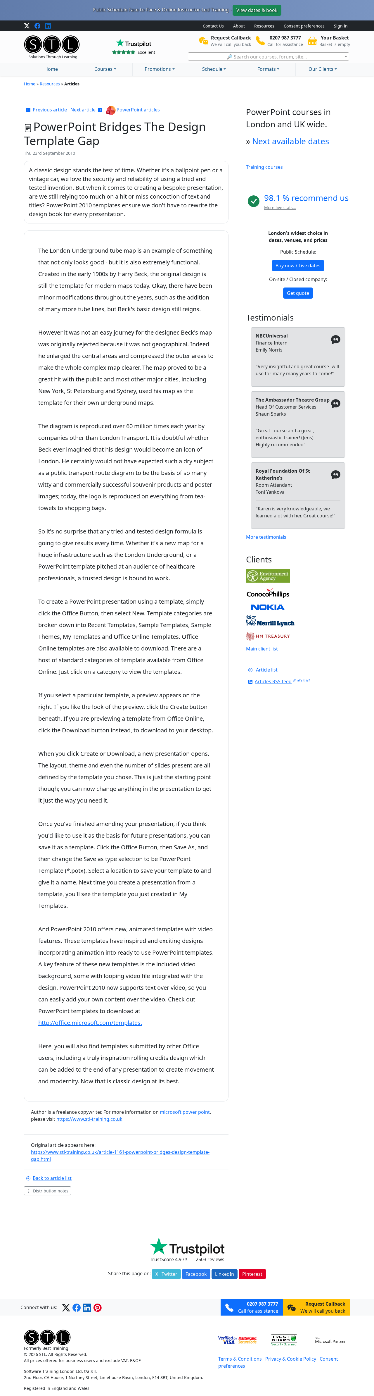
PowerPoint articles (138, 109)
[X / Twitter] (27, 26)
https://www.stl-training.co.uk (89, 1119)
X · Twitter (166, 1274)
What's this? (301, 680)
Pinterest (252, 1274)
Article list (266, 670)
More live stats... (280, 207)
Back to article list (52, 1178)
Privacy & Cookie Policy (290, 1359)
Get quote (298, 293)
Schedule (212, 69)
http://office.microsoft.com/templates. (90, 1023)
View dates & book (257, 10)
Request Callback (325, 1304)
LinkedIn (224, 1274)
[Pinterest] (98, 1307)
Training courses (264, 167)
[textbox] (268, 57)
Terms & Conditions (240, 1359)
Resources (264, 26)
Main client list (262, 649)
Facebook (196, 1274)
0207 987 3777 (262, 1304)
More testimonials (266, 537)
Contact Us (213, 26)
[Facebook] (37, 26)
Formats (266, 69)
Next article (83, 109)
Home (51, 69)
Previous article (50, 109)
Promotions (158, 69)
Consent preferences (304, 26)
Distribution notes (50, 1191)
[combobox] (268, 56)
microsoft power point (185, 1112)
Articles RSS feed (273, 681)
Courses (103, 69)
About (239, 26)
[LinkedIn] (48, 26)
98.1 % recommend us (306, 197)
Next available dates (290, 141)
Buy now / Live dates (298, 265)
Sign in (341, 26)
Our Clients (321, 69)
